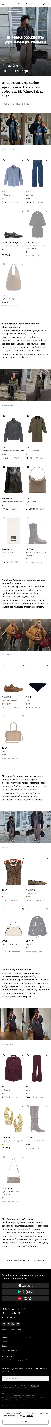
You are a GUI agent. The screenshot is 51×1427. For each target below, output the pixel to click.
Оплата (5, 1342)
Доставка (5, 1337)
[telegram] (9, 1324)
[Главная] (25, 3)
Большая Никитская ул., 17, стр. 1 (14, 1360)
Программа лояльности (11, 1350)
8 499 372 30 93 (13, 1309)
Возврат (5, 1346)
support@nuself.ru (10, 1317)
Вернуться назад (14, 11)
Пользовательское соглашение (14, 1406)
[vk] (4, 1324)
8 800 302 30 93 (13, 1313)
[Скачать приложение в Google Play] (25, 1292)
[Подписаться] (46, 1378)
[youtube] (18, 1324)
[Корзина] (48, 3)
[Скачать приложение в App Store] (25, 1285)
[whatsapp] (13, 1324)
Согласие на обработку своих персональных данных (20, 1387)
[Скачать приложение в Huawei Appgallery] (25, 1298)
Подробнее (28, 1416)
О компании (30, 1337)
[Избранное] (43, 3)
